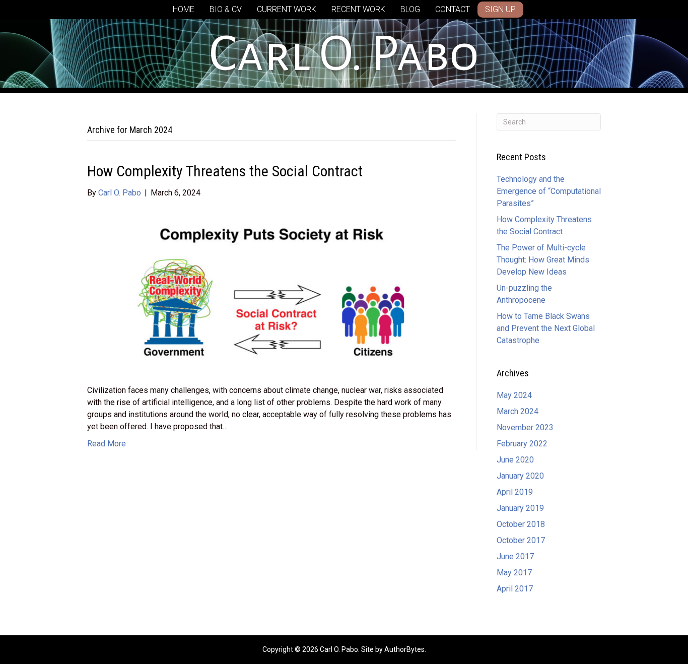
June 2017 (515, 556)
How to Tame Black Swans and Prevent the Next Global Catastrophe (546, 328)
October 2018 (521, 524)
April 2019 (515, 492)
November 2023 (525, 427)
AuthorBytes (404, 649)
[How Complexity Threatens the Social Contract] (271, 291)
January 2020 (520, 476)
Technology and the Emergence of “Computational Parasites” (549, 191)
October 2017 (521, 540)
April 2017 (515, 588)
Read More (106, 443)
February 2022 (522, 443)
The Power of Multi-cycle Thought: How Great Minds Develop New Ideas (543, 260)
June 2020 (515, 459)
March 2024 (517, 411)
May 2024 (514, 395)
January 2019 (520, 508)
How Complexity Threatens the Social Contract (225, 171)
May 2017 (514, 572)
